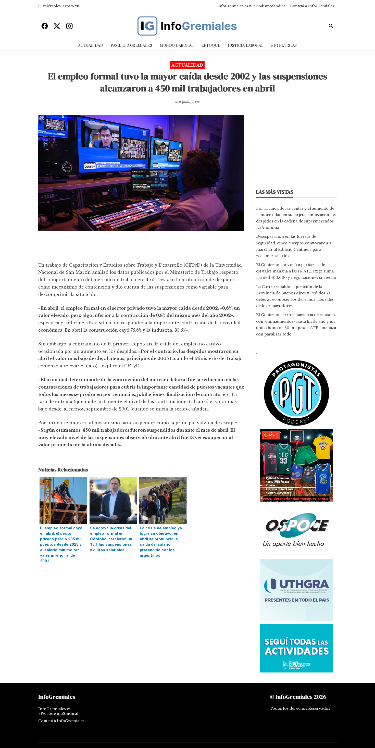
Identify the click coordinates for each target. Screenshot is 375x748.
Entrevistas (284, 45)
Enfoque (211, 45)
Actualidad (90, 45)
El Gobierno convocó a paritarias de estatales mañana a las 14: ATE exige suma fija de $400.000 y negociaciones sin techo (296, 271)
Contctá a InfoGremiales (312, 6)
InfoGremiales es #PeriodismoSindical (252, 6)
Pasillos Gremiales (131, 45)
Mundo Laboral (177, 45)
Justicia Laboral (246, 45)
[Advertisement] (141, 247)
